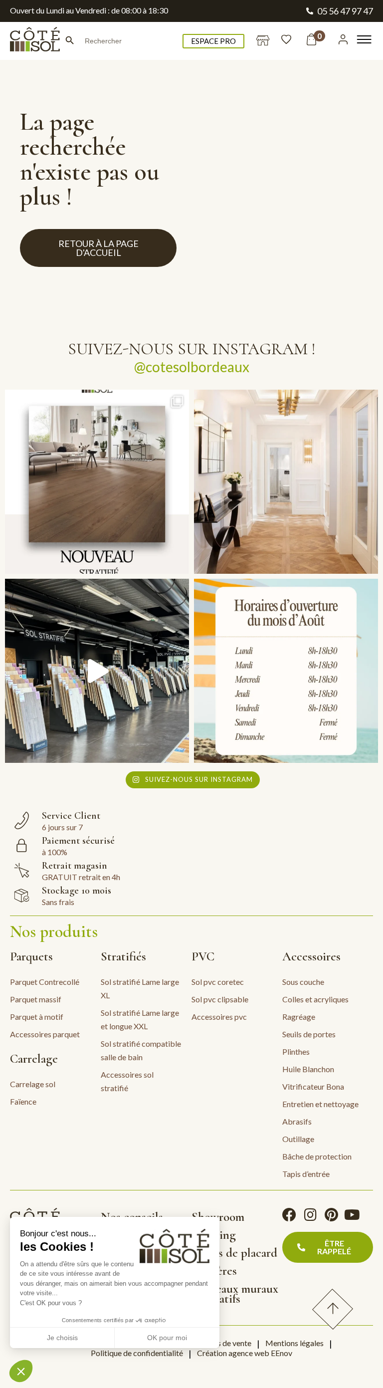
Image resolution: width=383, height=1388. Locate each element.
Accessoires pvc (219, 1016)
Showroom (218, 1216)
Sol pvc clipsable (220, 999)
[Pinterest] (331, 1215)
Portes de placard (234, 1252)
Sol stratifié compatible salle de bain (141, 1050)
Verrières (214, 1270)
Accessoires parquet (45, 1034)
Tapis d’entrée (306, 1173)
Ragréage (298, 1016)
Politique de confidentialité (137, 1353)
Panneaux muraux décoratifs (235, 1293)
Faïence (23, 1101)
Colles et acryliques (315, 999)
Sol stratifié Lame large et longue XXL (140, 1019)
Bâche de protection (317, 1156)
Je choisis (62, 1338)
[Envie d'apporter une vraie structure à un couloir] (286, 482)
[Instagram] (310, 1215)
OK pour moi (167, 1338)
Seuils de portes (309, 1034)
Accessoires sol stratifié (127, 1081)
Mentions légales (294, 1343)
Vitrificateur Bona (313, 1086)
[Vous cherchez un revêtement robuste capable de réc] (97, 482)
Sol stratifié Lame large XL (140, 988)
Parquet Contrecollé (44, 981)
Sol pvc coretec (218, 981)
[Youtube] (352, 1215)
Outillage (298, 1139)
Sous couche (303, 981)
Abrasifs (297, 1121)
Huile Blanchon (308, 1069)
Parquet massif (35, 999)
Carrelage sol (32, 1084)
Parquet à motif (36, 1016)
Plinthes (296, 1051)
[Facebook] (289, 1215)
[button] (21, 1371)
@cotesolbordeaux (191, 366)
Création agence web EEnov (244, 1353)
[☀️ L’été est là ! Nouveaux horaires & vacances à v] (286, 671)
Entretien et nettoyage (320, 1104)
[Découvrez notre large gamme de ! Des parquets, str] (97, 671)
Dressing (214, 1234)
